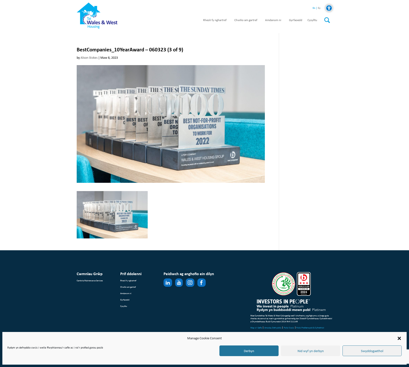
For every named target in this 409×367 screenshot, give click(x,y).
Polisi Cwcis (289, 327)
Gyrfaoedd (295, 20)
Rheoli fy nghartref (215, 20)
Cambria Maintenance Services (90, 280)
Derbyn (249, 351)
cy (319, 8)
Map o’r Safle (256, 327)
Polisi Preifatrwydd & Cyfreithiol (310, 327)
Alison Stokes (89, 58)
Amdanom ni (273, 20)
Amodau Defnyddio (272, 327)
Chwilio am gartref (245, 20)
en (314, 7)
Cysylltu (312, 20)
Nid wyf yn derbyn (311, 351)
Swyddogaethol (372, 351)
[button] (399, 338)
